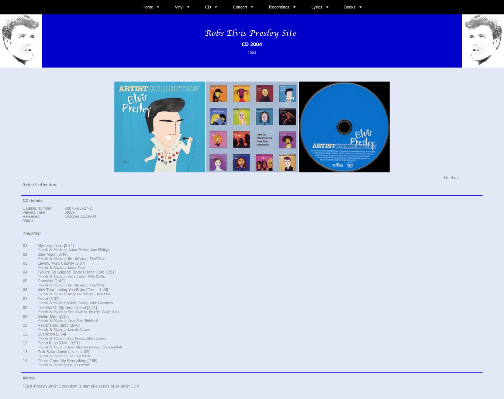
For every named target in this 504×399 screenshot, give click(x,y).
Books (350, 7)
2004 (252, 53)
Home (147, 7)
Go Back (452, 177)
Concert (240, 7)
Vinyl (179, 7)
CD (208, 7)
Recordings (279, 7)
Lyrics (316, 7)
